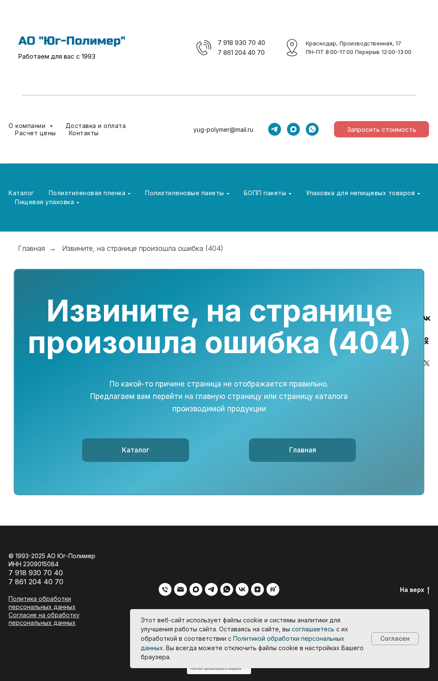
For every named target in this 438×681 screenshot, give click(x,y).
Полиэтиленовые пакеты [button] (184, 192)
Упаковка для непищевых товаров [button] (360, 192)
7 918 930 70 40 (241, 43)
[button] (381, 129)
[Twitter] (427, 363)
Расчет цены (35, 133)
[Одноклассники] (427, 341)
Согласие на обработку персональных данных (44, 619)
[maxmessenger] (293, 129)
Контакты (84, 133)
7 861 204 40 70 (241, 52)
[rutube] (272, 589)
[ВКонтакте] (427, 318)
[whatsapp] (312, 129)
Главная (31, 248)
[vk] (242, 589)
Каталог (21, 192)
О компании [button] (28, 125)
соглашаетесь (313, 629)
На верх (412, 589)
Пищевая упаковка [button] (44, 201)
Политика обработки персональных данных (42, 602)
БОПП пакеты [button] (265, 192)
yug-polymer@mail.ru (223, 129)
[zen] (257, 589)
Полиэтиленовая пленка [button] (87, 192)
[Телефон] (165, 589)
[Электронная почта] (180, 589)
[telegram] (274, 129)
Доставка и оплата (95, 125)
